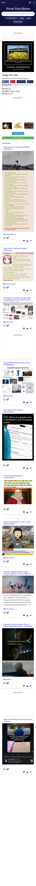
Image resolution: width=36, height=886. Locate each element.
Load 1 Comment (18, 138)
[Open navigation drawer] (34, 2)
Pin (13, 81)
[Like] (27, 241)
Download (22, 81)
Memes (29, 18)
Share (6, 81)
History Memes (9, 558)
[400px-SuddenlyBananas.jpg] (18, 56)
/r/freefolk (8, 679)
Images (22, 18)
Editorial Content (18, 21)
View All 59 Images (18, 133)
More (30, 81)
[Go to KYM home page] (3, 2)
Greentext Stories (10, 234)
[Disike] (24, 241)
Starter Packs (9, 322)
